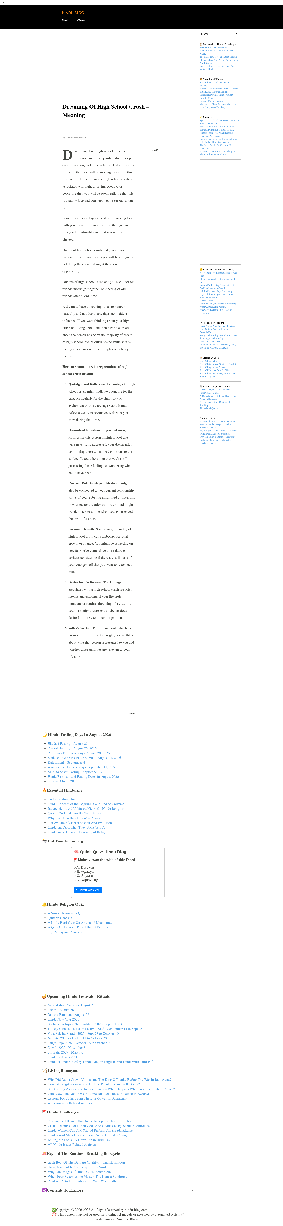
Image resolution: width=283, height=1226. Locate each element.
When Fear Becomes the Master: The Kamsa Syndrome (87, 1176)
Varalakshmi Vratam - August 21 (71, 1005)
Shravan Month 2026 (62, 781)
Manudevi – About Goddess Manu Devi (218, 103)
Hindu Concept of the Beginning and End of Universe (86, 803)
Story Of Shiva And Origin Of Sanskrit (218, 363)
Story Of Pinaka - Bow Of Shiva (215, 370)
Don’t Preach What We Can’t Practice (217, 325)
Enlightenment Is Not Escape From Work (77, 1167)
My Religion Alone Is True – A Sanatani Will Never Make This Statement (219, 432)
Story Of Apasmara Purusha (213, 367)
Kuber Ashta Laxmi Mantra (213, 306)
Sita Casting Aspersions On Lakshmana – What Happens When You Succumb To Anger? (111, 1089)
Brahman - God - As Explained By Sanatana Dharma (216, 441)
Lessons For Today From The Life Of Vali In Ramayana (87, 1098)
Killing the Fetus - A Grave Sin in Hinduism (79, 1139)
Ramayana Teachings (210, 392)
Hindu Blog (73, 13)
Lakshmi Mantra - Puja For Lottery (216, 291)
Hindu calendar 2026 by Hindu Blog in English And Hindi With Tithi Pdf (100, 1061)
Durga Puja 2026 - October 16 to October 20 (79, 1042)
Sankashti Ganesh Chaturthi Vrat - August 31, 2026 (84, 757)
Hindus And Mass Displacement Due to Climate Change (88, 1135)
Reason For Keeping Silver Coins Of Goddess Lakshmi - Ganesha (217, 286)
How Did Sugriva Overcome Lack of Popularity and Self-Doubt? (94, 1084)
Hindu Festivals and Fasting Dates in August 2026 (83, 776)
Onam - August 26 (61, 1009)
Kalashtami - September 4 (66, 762)
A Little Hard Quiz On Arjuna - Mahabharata (80, 922)
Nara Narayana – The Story (213, 107)
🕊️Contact (81, 20)
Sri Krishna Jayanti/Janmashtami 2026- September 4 (85, 1024)
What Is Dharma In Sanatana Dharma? (218, 421)
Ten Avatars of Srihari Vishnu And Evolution (80, 822)
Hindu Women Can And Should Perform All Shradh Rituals (90, 1130)
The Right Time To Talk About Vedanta (218, 56)
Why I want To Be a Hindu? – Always (74, 817)
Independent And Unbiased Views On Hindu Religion (86, 808)
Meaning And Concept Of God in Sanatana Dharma (215, 426)
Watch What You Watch (211, 341)
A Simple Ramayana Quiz (66, 913)
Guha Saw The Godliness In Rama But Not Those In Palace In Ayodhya (99, 1093)
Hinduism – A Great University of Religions (79, 832)
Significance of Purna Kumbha (214, 91)
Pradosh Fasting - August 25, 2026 (72, 748)
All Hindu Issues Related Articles (72, 1144)
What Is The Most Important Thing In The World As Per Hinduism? (217, 153)
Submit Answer (87, 890)
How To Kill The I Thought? (213, 47)
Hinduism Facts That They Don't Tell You (77, 827)
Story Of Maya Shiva (210, 360)
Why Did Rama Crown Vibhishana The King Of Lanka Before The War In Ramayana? (109, 1079)
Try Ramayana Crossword (66, 931)
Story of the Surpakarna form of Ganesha (219, 88)
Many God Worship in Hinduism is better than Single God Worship (219, 337)
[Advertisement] (118, 54)
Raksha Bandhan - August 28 (68, 1014)
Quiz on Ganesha (60, 917)
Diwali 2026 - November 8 (67, 1047)
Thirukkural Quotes (209, 408)
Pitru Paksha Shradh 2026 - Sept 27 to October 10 (83, 1033)
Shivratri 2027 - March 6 (65, 1052)
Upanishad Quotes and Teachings (215, 389)
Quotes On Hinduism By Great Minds (75, 813)
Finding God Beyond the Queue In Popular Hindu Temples (89, 1120)
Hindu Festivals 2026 (63, 1057)
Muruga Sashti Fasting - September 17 (75, 771)
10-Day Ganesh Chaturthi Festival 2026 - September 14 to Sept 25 (95, 1028)
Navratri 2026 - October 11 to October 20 (77, 1038)
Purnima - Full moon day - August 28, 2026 (79, 753)
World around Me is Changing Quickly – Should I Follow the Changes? (219, 346)
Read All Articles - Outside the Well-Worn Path (82, 1181)
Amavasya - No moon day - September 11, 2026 (82, 767)
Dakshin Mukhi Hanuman (212, 100)
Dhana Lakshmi (207, 300)
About (65, 20)
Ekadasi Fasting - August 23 (68, 743)
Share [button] (154, 150)
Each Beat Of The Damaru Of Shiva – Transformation (86, 1162)
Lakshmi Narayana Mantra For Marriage (218, 303)
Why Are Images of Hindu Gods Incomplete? (80, 1171)
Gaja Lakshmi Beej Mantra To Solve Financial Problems (217, 296)
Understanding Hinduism (65, 799)
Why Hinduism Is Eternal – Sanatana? (217, 436)
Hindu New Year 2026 (63, 1019)
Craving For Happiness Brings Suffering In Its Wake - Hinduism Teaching (218, 140)
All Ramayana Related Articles (70, 1103)
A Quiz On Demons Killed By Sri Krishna (78, 927)
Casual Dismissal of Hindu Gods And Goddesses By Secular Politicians (99, 1125)
